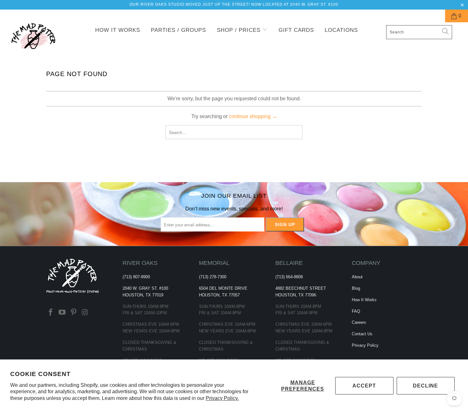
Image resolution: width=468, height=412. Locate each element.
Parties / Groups (178, 30)
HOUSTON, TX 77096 (295, 295)
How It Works (117, 30)
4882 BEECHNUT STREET (300, 288)
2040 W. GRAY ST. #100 (145, 288)
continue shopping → (253, 116)
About (357, 276)
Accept (364, 385)
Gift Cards (296, 30)
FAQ (356, 311)
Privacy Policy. (222, 398)
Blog (356, 288)
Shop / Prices (239, 30)
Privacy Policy (365, 345)
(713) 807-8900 (136, 276)
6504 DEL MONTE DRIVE (223, 288)
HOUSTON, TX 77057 (219, 295)
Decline (425, 385)
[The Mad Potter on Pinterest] (73, 313)
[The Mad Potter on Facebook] (51, 313)
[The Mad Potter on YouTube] (62, 313)
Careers (359, 322)
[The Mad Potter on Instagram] (85, 313)
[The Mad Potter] (40, 40)
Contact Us (362, 333)
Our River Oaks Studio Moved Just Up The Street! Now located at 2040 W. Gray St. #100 (234, 4)
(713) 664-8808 (289, 276)
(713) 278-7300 (212, 276)
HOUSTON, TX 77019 (143, 295)
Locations (341, 30)
